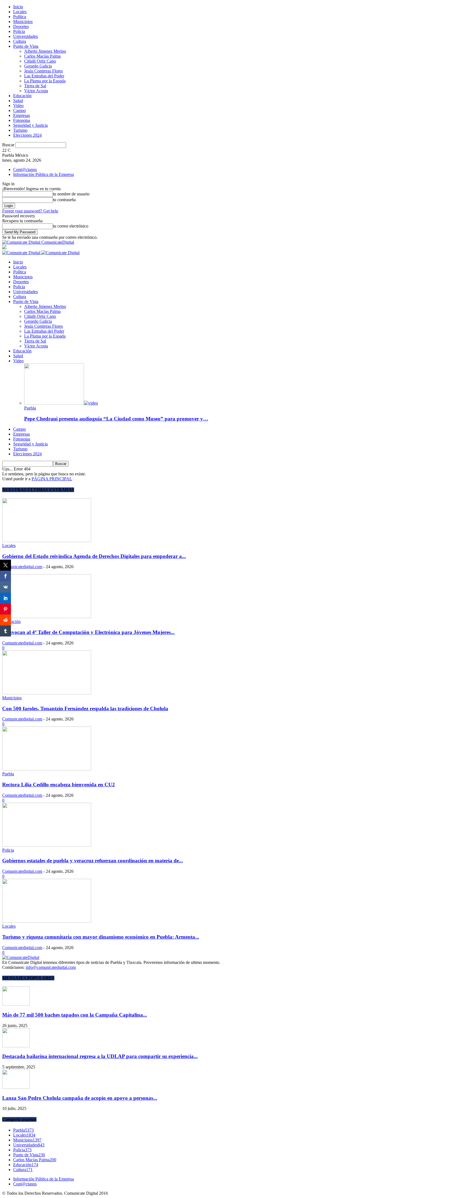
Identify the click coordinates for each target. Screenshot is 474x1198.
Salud (18, 100)
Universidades (25, 36)
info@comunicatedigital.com (51, 967)
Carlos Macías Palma (42, 56)
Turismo (20, 130)
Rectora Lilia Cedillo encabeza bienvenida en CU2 (58, 784)
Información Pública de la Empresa (43, 174)
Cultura (19, 41)
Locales (20, 11)
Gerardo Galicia (38, 66)
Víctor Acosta (36, 90)
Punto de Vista (25, 46)
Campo (19, 110)
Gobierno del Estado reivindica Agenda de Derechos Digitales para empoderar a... (94, 556)
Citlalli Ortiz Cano (40, 61)
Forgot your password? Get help (30, 211)
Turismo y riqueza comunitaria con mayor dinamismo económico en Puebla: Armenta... (100, 937)
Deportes (21, 26)
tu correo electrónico (70, 226)
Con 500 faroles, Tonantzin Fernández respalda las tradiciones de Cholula (85, 708)
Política (19, 16)
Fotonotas (21, 120)
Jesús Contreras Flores (43, 71)
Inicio (18, 6)
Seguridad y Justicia (30, 125)
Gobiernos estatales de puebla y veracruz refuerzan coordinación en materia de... (92, 860)
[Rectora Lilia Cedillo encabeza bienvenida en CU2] (46, 769)
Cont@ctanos (25, 169)
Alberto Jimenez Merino (45, 51)
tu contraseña (64, 199)
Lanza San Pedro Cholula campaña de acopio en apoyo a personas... (79, 1098)
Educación (22, 95)
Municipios (23, 21)
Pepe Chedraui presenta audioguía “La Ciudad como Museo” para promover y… (116, 419)
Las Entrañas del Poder (44, 76)
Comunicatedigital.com (22, 566)
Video (18, 105)
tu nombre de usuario (71, 194)
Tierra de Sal (35, 85)
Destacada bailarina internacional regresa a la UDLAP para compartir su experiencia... (100, 1056)
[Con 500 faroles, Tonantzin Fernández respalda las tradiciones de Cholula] (46, 693)
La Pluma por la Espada (45, 80)
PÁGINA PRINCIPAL (52, 478)
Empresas (21, 115)
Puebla (30, 408)
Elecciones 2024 (27, 135)
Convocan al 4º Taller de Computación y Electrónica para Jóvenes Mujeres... (88, 632)
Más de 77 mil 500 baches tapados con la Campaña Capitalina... (74, 1015)
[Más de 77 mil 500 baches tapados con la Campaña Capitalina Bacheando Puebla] (16, 1004)
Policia (19, 31)
